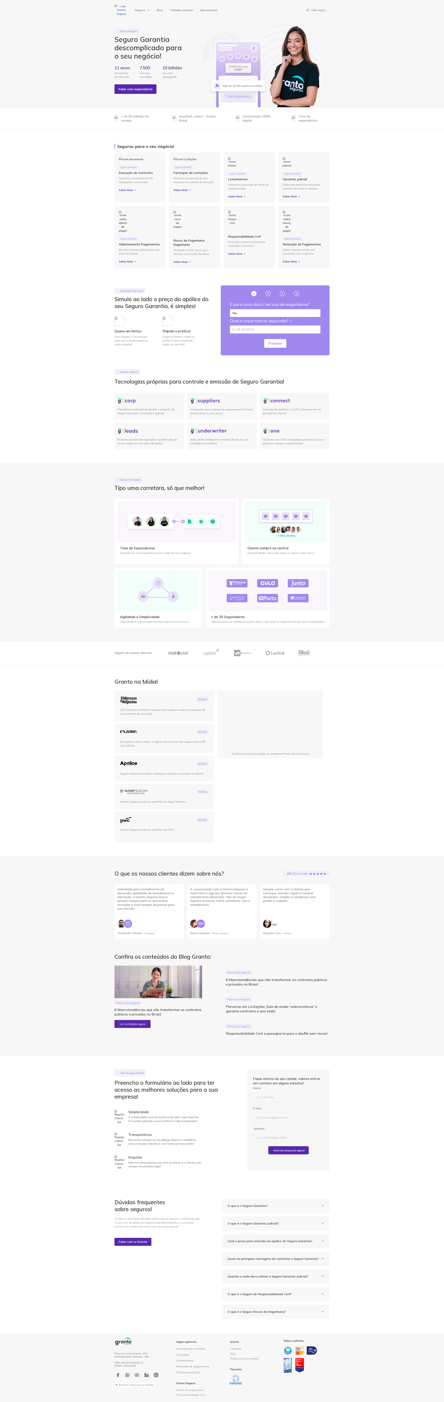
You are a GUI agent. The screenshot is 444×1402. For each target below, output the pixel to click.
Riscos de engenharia (190, 1390)
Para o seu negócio (128, 1003)
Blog (160, 10)
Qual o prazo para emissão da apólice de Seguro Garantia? (270, 1241)
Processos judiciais (188, 1372)
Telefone (259, 1128)
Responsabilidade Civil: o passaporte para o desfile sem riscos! (276, 1033)
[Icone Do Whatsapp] (127, 1375)
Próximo (275, 343)
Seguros (140, 10)
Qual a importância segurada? (259, 321)
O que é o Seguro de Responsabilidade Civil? (260, 1294)
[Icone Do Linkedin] (146, 1375)
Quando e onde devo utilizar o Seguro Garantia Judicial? (268, 1276)
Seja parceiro (208, 10)
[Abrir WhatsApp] (435, 1393)
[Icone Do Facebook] (117, 1375)
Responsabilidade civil (190, 1394)
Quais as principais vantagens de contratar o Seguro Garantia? (273, 1259)
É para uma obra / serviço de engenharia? (270, 304)
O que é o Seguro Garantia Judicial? (253, 1223)
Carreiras (235, 1348)
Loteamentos (185, 1360)
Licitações (182, 1354)
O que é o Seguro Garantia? (248, 1206)
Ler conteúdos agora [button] (132, 1024)
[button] (276, 1206)
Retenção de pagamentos (193, 1366)
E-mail (257, 1108)
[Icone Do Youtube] (137, 1375)
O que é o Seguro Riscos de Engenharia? (257, 1312)
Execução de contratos (190, 1348)
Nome (257, 1088)
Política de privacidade (244, 1358)
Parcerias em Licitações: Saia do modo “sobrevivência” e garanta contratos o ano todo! (271, 1008)
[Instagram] (156, 1375)
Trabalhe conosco (181, 10)
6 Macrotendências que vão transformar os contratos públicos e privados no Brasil (158, 1012)
